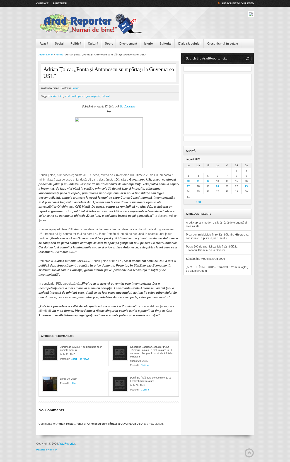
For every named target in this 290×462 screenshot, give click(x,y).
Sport (109, 43)
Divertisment (128, 43)
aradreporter (78, 96)
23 (246, 186)
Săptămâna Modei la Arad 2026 (205, 258)
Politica (59, 54)
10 (188, 181)
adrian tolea (57, 96)
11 (198, 181)
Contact (42, 3)
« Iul (198, 201)
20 (217, 186)
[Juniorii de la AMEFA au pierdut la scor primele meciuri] (50, 353)
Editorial (166, 43)
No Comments (127, 106)
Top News (83, 358)
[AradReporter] (91, 24)
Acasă (44, 43)
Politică (75, 43)
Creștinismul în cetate (222, 43)
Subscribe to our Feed (237, 3)
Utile (73, 383)
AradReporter (46, 54)
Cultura (145, 389)
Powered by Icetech (46, 449)
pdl (103, 96)
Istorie (148, 43)
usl (107, 96)
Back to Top (249, 452)
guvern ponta (93, 96)
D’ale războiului (189, 43)
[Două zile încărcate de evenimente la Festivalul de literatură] (120, 384)
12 (208, 181)
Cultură (93, 43)
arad (67, 96)
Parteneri (60, 3)
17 (188, 186)
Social (59, 43)
